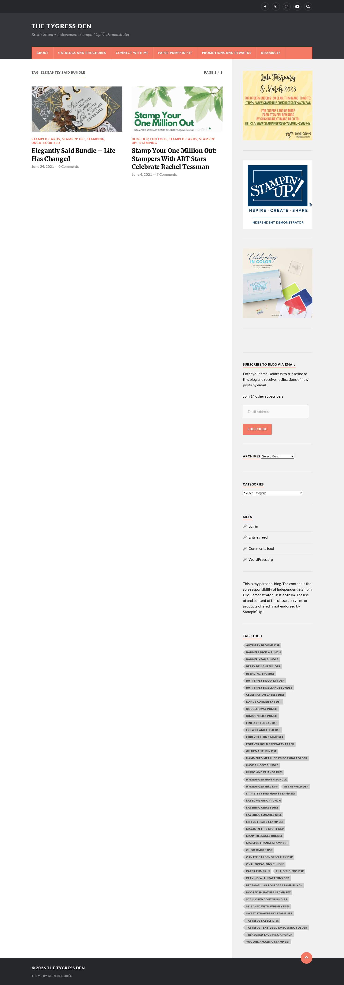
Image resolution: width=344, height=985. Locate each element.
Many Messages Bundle (264, 835)
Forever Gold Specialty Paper (270, 744)
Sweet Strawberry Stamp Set (269, 913)
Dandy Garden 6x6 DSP (264, 701)
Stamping (95, 139)
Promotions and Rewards (226, 53)
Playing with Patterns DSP (267, 878)
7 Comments (167, 174)
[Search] (308, 6)
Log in (253, 526)
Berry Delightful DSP (263, 666)
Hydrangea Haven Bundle (266, 779)
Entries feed (258, 537)
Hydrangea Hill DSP (262, 786)
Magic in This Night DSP (265, 828)
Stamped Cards (46, 139)
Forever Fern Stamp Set (265, 736)
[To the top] (306, 958)
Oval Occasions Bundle (265, 864)
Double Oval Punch (261, 708)
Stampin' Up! (73, 139)
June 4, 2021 (142, 174)
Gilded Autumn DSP (261, 751)
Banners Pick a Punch (263, 652)
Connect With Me (132, 53)
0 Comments (69, 166)
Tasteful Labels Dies (262, 920)
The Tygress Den (62, 25)
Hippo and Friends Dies (264, 772)
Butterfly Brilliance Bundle (269, 687)
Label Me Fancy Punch (263, 800)
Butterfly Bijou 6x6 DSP (265, 680)
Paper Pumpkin (258, 871)
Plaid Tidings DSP (290, 871)
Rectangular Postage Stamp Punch (274, 885)
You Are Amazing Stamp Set (268, 941)
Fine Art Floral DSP (262, 722)
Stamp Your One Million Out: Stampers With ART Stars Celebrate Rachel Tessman (174, 159)
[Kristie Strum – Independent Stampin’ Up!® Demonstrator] (265, 6)
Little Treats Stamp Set (265, 821)
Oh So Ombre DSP (259, 850)
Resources (271, 53)
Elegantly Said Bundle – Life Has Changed (73, 154)
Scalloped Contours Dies (266, 899)
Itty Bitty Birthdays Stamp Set (271, 793)
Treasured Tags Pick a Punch (269, 934)
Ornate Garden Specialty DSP (269, 857)
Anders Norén (60, 976)
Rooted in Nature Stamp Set (268, 892)
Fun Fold (158, 139)
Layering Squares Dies (264, 814)
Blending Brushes (260, 673)
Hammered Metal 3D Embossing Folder (276, 758)
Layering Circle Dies (262, 807)
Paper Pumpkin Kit (175, 53)
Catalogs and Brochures (82, 53)
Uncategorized (46, 143)
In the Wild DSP (296, 786)
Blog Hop (140, 139)
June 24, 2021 (43, 166)
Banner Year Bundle (262, 659)
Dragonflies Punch (261, 715)
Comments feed (261, 548)
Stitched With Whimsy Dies (268, 906)
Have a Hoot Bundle (262, 765)
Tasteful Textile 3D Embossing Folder (276, 927)
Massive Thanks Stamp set (267, 842)
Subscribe (257, 429)
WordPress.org (261, 559)
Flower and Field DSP (263, 729)
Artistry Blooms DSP (263, 645)
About (42, 53)
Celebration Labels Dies (265, 694)
